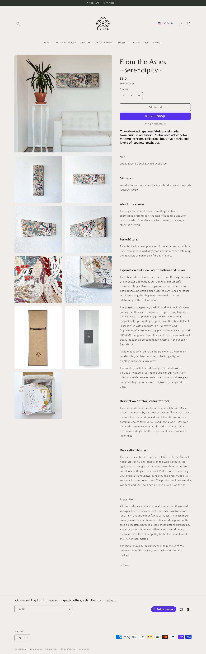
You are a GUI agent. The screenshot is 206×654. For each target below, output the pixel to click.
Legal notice (84, 649)
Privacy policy (51, 649)
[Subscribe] (68, 609)
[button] (18, 23)
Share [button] (126, 565)
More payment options (155, 124)
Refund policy (36, 649)
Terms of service (68, 649)
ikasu (24, 649)
